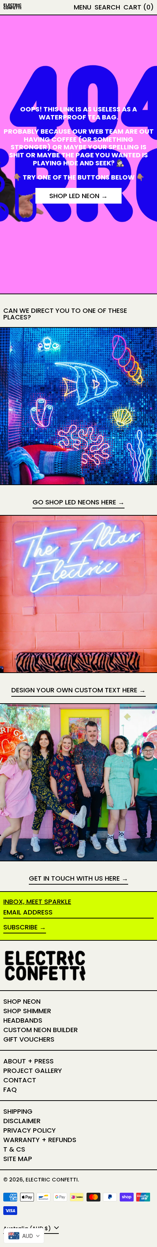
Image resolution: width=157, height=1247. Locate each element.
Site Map (17, 1158)
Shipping (17, 1111)
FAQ (10, 1089)
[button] (107, 7)
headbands (22, 1020)
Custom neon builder (40, 1029)
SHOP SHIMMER (27, 1010)
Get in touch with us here (74, 878)
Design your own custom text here (74, 690)
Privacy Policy (29, 1130)
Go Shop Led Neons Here (74, 502)
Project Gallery (32, 1070)
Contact (19, 1080)
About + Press (28, 1061)
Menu (82, 7)
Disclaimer (22, 1120)
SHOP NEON (22, 1001)
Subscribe (20, 927)
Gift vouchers (28, 1039)
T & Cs (14, 1149)
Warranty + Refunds (39, 1139)
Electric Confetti (52, 1179)
